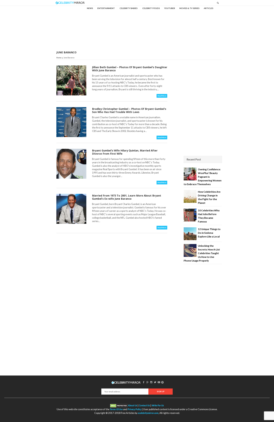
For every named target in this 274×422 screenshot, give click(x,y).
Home (58, 57)
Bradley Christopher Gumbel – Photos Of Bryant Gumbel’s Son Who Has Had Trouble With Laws (129, 110)
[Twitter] (155, 382)
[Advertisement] (137, 26)
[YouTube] (159, 382)
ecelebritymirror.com (148, 412)
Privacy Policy (134, 409)
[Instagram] (151, 382)
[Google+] (147, 382)
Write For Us (158, 405)
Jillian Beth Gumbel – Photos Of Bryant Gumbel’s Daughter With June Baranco (129, 68)
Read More (162, 96)
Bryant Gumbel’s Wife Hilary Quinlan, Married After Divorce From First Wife (125, 152)
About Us (132, 405)
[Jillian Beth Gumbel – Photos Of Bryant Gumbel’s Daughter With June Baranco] (71, 80)
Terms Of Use (116, 409)
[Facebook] (143, 382)
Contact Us (144, 405)
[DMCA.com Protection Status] (118, 405)
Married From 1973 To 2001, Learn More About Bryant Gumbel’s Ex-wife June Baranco (126, 197)
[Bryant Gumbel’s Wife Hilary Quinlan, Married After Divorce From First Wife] (71, 164)
